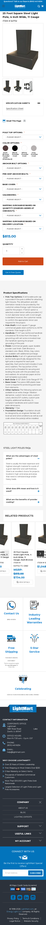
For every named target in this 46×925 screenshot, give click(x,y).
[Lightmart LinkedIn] (26, 897)
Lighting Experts (23, 817)
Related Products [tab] (19, 515)
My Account (23, 841)
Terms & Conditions (30, 918)
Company (23, 802)
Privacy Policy (13, 918)
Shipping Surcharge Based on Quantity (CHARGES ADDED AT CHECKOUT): (19, 208)
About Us (23, 808)
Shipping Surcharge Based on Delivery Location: (19, 222)
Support (23, 826)
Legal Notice (14, 921)
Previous (5, 554)
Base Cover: (10, 184)
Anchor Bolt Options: (16, 163)
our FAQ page (11, 665)
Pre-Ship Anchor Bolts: (16, 174)
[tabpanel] (23, 555)
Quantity (8, 244)
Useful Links (23, 833)
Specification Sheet (14, 108)
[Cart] (42, 6)
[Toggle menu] (3, 6)
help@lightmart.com (16, 752)
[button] (23, 103)
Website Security (31, 921)
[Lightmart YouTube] (19, 897)
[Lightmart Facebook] (13, 897)
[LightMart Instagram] (33, 897)
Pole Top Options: (14, 132)
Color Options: (12, 143)
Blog (23, 812)
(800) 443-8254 (36, 1)
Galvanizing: (10, 195)
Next (40, 554)
